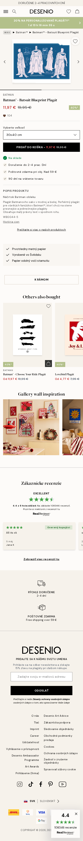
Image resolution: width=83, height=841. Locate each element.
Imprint (34, 729)
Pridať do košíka (41, 147)
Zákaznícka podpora (57, 722)
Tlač (36, 722)
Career (34, 735)
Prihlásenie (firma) (27, 773)
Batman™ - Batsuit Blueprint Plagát (56, 32)
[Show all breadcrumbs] (7, 32)
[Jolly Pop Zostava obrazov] (31, 427)
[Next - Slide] (78, 62)
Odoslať (42, 690)
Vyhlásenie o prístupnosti (22, 749)
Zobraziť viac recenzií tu (41, 559)
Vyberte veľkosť (14, 127)
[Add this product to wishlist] (75, 41)
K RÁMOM (42, 279)
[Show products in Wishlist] (68, 11)
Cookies (49, 746)
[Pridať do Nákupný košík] (48, 363)
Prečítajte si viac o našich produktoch (41, 229)
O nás (35, 715)
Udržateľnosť (30, 742)
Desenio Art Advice (56, 715)
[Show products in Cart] (77, 11)
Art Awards (32, 766)
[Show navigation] (6, 11)
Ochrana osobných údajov (61, 753)
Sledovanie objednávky (59, 729)
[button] (65, 824)
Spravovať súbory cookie (60, 769)
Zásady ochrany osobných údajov (51, 699)
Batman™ (22, 32)
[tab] (21, 88)
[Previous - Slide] (5, 62)
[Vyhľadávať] (14, 11)
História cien (11, 221)
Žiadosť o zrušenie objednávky (56, 761)
